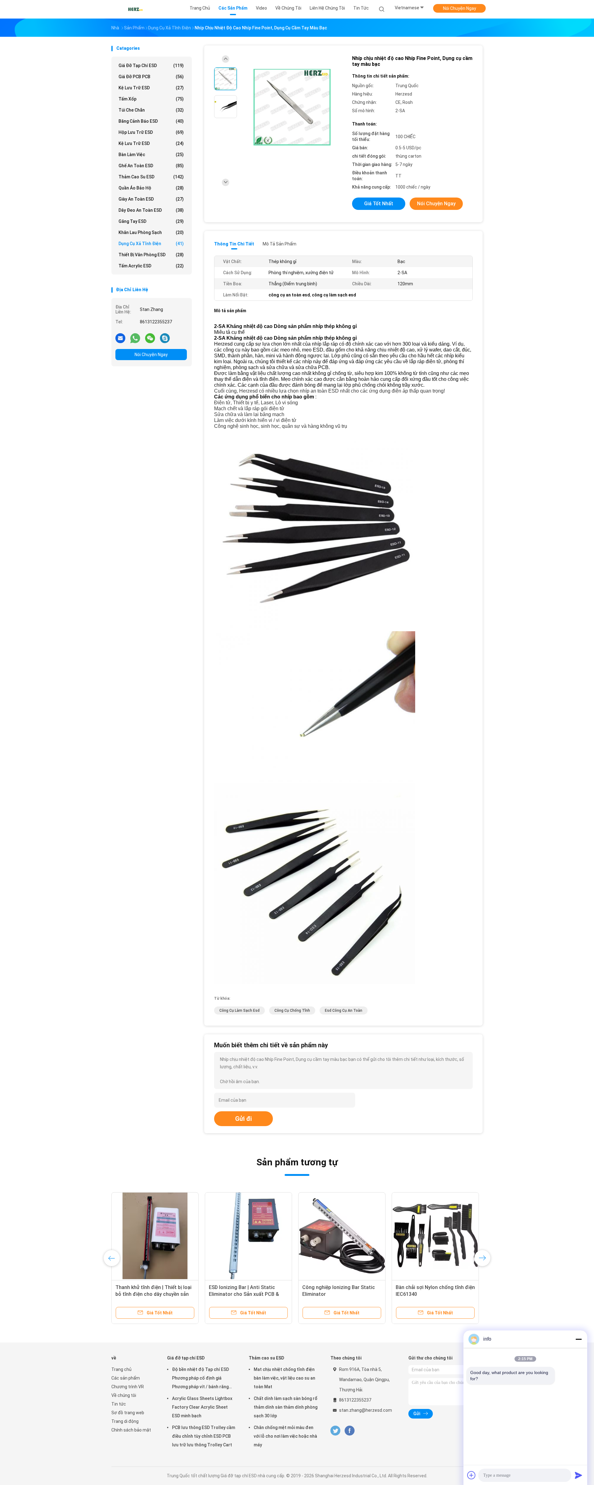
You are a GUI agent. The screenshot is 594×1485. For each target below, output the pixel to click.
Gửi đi (243, 1118)
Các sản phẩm (125, 1378)
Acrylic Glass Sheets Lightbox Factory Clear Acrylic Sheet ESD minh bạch (202, 1407)
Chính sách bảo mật (131, 1430)
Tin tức (118, 1404)
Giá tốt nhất (378, 203)
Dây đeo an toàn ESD (151, 210)
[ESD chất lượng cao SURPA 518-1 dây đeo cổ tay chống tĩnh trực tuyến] (248, 1236)
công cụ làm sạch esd (239, 1010)
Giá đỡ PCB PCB (151, 76)
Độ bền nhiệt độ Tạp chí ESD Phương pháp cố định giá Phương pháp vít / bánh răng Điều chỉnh (200, 1379)
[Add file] (471, 1475)
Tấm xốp (151, 98)
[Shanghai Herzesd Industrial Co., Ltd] (135, 9)
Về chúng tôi (123, 1395)
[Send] (578, 1475)
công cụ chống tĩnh (292, 1010)
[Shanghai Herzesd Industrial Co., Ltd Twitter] (335, 1430)
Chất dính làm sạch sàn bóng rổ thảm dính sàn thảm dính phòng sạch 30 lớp (285, 1407)
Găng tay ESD (151, 221)
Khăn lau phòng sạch (151, 232)
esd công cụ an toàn (343, 1010)
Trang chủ (121, 1369)
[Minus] (578, 1339)
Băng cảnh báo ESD (151, 121)
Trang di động (125, 1421)
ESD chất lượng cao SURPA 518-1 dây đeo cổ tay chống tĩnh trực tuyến (247, 1294)
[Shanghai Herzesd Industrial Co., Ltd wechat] (150, 338)
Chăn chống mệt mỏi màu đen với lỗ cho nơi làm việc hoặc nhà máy (285, 1436)
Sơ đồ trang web (127, 1412)
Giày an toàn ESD (151, 199)
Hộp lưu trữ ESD (151, 132)
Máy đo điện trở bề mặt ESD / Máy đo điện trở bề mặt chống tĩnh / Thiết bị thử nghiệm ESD (341, 1294)
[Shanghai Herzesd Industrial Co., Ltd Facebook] (349, 1430)
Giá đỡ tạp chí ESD (151, 65)
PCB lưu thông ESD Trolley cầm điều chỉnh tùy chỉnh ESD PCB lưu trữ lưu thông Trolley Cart (203, 1436)
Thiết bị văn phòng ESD (151, 254)
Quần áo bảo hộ (151, 187)
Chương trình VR (127, 1386)
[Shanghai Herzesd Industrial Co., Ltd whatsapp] (135, 338)
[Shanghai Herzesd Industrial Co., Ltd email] (120, 338)
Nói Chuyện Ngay (459, 8)
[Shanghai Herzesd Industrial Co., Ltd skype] (165, 338)
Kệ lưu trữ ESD (151, 87)
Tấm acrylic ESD (151, 265)
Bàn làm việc (151, 154)
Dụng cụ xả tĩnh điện (151, 243)
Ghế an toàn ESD (151, 165)
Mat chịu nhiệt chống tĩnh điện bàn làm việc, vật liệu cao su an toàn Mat (284, 1378)
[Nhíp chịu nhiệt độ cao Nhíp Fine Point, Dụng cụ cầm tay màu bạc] (292, 107)
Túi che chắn (151, 110)
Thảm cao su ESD (151, 176)
